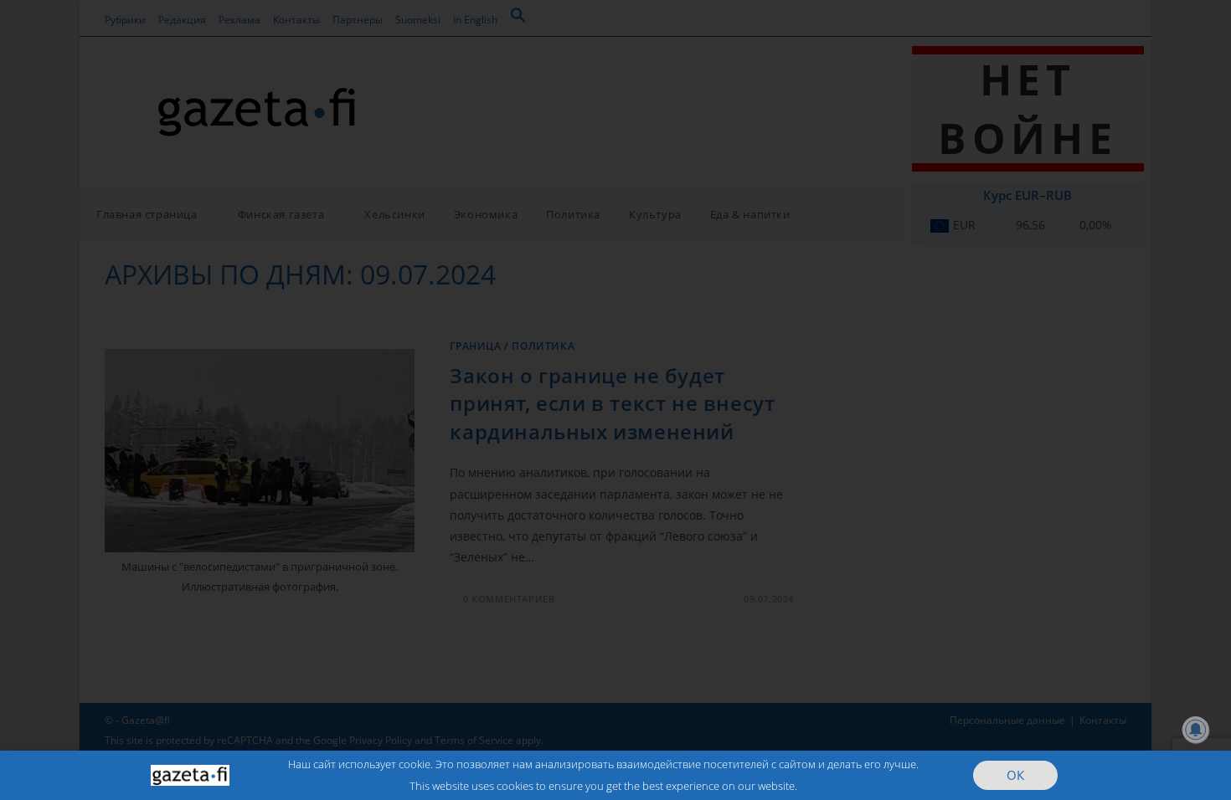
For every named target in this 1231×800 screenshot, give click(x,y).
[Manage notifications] (1195, 729)
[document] (615, 400)
